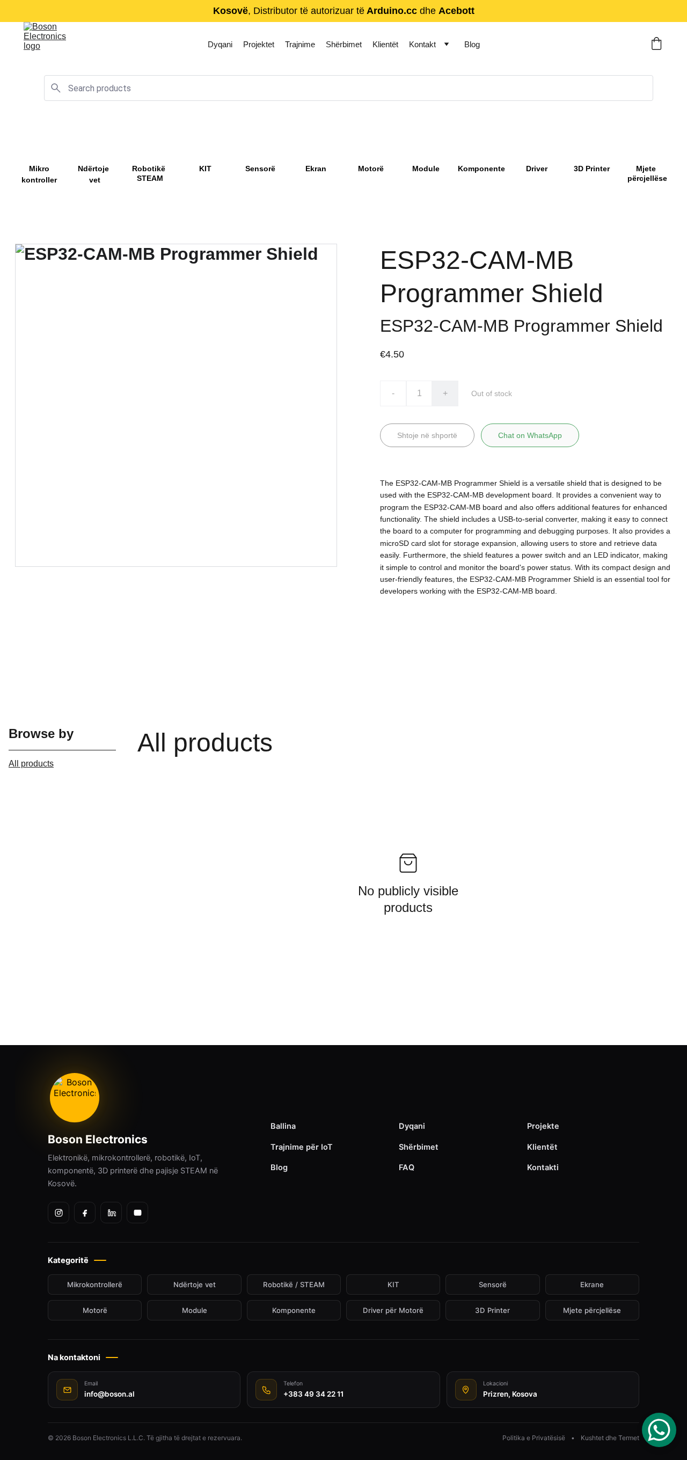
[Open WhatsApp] (659, 1430)
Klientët (385, 44)
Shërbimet (344, 44)
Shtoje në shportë (427, 435)
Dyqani (220, 44)
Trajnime (300, 44)
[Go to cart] (656, 44)
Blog (472, 44)
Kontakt (422, 44)
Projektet (258, 44)
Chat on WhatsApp (530, 435)
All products (31, 763)
